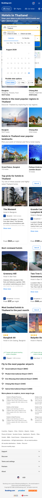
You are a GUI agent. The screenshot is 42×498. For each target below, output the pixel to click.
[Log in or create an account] (33, 3)
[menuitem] (7, 9)
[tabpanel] (18, 63)
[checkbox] (29, 53)
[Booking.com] (6, 3)
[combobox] (21, 28)
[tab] (11, 38)
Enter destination (12, 26)
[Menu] (39, 3)
